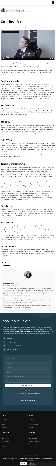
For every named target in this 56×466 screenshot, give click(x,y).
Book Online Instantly (28, 400)
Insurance (31, 427)
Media (3, 424)
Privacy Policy (33, 460)
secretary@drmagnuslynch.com (14, 342)
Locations (31, 419)
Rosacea (4, 446)
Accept (23, 463)
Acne (3, 443)
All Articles (31, 443)
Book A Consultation (25, 307)
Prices (30, 422)
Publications (5, 427)
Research (4, 422)
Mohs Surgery (5, 438)
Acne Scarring (5, 441)
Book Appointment (33, 424)
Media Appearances (25, 300)
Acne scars (6, 262)
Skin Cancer (5, 436)
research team (10, 299)
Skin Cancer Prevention (34, 436)
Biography (4, 419)
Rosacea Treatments (34, 441)
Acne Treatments (33, 438)
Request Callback (28, 385)
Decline (32, 463)
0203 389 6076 (10, 338)
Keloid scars (7, 265)
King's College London (20, 299)
